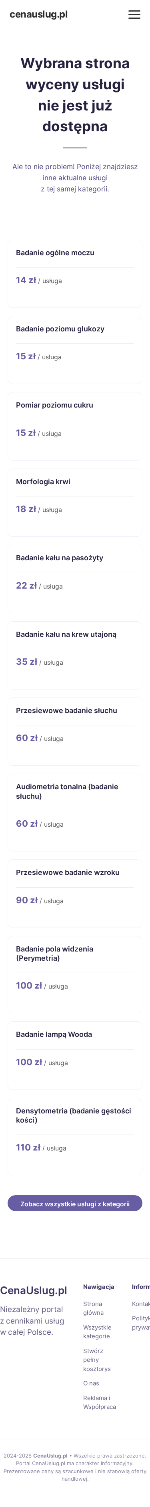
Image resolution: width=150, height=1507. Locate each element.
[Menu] (134, 14)
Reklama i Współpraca (99, 1402)
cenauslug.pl (39, 14)
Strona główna (93, 1308)
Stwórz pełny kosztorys (97, 1360)
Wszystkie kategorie (97, 1332)
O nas (91, 1383)
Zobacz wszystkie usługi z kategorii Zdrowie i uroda (75, 1205)
